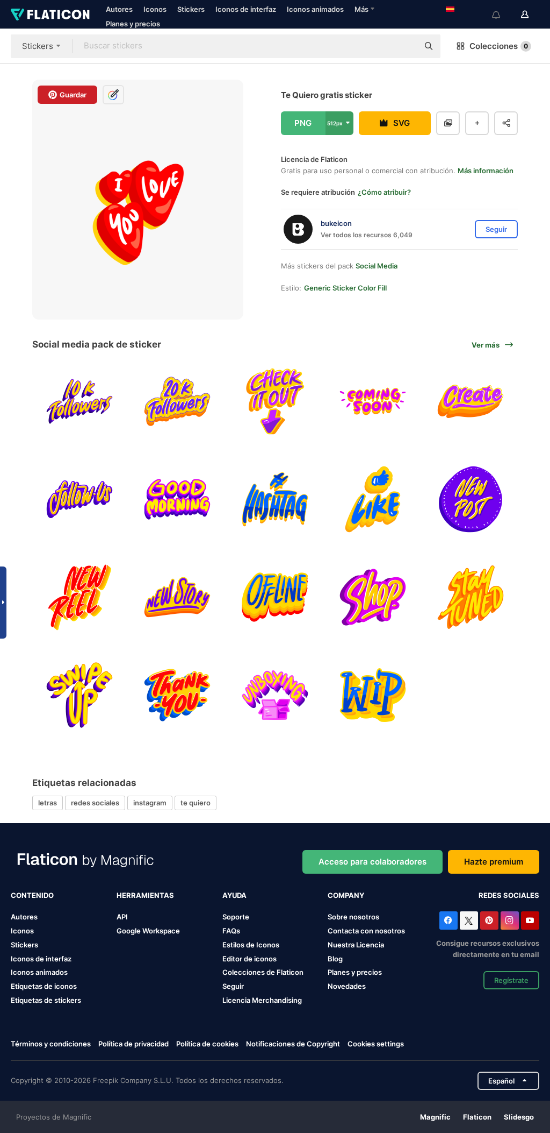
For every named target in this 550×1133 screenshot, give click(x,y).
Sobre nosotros (353, 916)
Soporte (235, 916)
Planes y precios (133, 23)
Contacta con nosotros (366, 930)
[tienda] (372, 597)
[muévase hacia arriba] (80, 695)
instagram (150, 802)
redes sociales (95, 802)
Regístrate (511, 980)
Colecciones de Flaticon (262, 972)
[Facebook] (448, 920)
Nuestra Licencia (356, 944)
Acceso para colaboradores (372, 861)
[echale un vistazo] (275, 402)
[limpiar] (372, 695)
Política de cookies (207, 1043)
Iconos (155, 9)
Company (346, 895)
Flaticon (477, 1117)
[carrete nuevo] (80, 597)
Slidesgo (519, 1117)
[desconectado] (275, 597)
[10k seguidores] (80, 402)
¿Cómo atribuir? (384, 192)
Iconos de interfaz (245, 9)
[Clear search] (405, 46)
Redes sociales (509, 895)
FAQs (231, 930)
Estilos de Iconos (250, 944)
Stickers (191, 9)
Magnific (435, 1117)
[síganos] (80, 499)
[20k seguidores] (178, 402)
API (122, 916)
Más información (485, 170)
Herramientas (145, 895)
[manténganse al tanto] (470, 597)
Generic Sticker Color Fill (345, 288)
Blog (335, 958)
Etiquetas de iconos (44, 986)
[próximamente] (372, 402)
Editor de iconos (249, 958)
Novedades (347, 986)
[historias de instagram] (178, 597)
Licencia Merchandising (262, 1000)
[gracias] (178, 695)
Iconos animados (315, 9)
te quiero (195, 802)
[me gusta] (372, 499)
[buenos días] (178, 499)
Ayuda (234, 895)
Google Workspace (148, 930)
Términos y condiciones (51, 1043)
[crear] (470, 402)
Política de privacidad (133, 1043)
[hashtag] (275, 499)
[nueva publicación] (470, 499)
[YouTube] (530, 920)
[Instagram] (510, 920)
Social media (376, 265)
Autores (119, 9)
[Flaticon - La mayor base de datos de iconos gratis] (50, 14)
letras (47, 802)
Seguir (233, 986)
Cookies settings (376, 1044)
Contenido (32, 895)
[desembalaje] (275, 695)
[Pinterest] (489, 920)
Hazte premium (493, 861)
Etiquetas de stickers (46, 1000)
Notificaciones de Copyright (293, 1043)
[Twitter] (469, 920)
